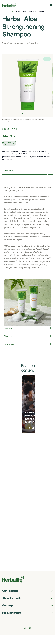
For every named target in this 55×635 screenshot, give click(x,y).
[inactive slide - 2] (27, 113)
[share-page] (47, 59)
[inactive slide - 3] (32, 113)
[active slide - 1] (22, 113)
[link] (51, 5)
